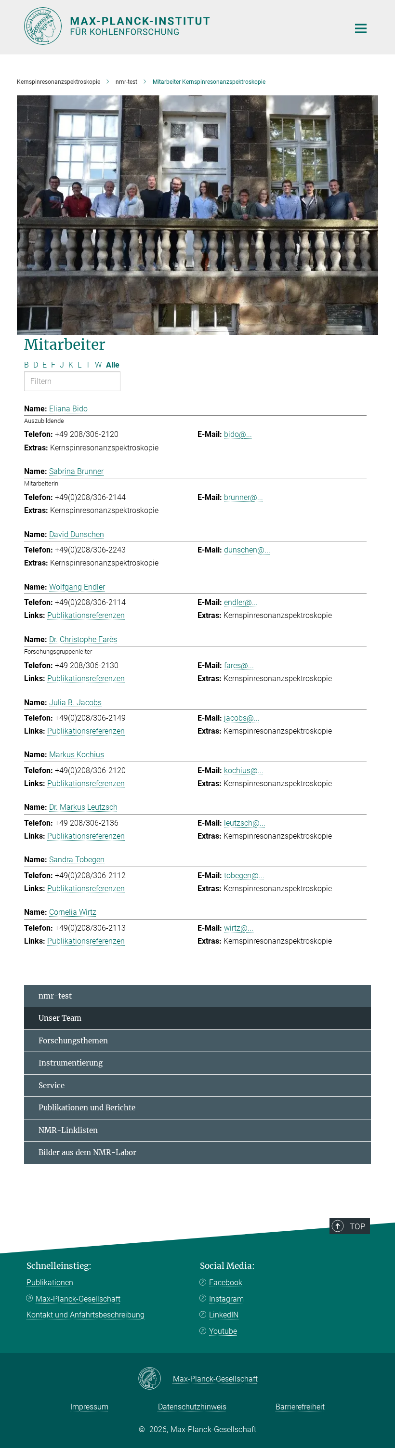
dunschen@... (247, 549)
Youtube (223, 1331)
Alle (112, 364)
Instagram (226, 1298)
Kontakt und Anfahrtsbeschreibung (85, 1314)
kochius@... (243, 770)
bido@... (238, 434)
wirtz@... (238, 928)
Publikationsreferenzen (86, 615)
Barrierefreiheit (300, 1406)
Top (357, 1226)
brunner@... (243, 497)
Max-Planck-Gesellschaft (78, 1298)
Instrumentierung (71, 1062)
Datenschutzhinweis (192, 1406)
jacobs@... (242, 718)
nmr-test (55, 995)
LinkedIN (223, 1314)
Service (52, 1085)
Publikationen (49, 1282)
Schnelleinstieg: (59, 1266)
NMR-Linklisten (68, 1130)
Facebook (225, 1282)
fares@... (239, 665)
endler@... (241, 602)
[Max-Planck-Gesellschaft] (155, 1379)
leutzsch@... (244, 823)
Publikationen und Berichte (87, 1107)
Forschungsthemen (73, 1040)
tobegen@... (244, 875)
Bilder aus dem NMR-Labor (87, 1152)
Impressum (89, 1406)
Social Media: (227, 1266)
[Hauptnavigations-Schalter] (360, 28)
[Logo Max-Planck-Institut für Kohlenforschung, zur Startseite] (180, 26)
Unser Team (60, 1018)
